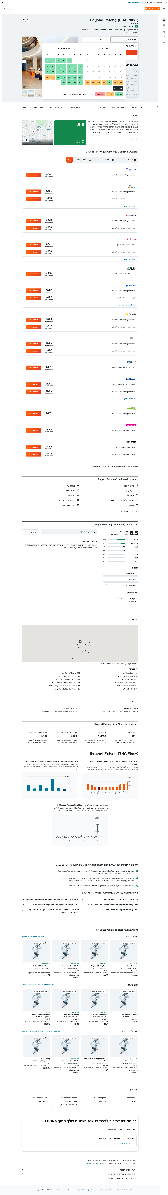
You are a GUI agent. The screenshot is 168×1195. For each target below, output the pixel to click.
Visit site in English (136, 2)
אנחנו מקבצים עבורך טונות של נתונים (122, 1174)
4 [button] (109, 66)
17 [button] (115, 77)
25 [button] (110, 83)
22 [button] (88, 77)
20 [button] (99, 77)
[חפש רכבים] (164, 25)
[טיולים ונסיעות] (164, 43)
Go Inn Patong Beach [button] (129, 1014)
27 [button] (99, 83)
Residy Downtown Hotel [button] (41, 1014)
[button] (2, 2)
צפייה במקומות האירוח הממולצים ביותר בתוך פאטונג (41, 1031)
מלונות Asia (117, 1190)
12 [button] (104, 72)
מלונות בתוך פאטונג (126, 1143)
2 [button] (120, 66)
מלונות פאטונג (61, 1190)
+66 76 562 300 (132, 32)
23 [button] (121, 83)
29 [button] (88, 83)
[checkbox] (127, 600)
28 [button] (93, 83)
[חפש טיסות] (164, 15)
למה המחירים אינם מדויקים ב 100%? (122, 1178)
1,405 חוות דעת (120, 26)
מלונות (126, 1190)
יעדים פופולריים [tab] (110, 1129)
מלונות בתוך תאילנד (106, 1190)
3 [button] (115, 66)
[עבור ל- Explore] (164, 31)
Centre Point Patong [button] (100, 1014)
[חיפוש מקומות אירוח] (164, 20)
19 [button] (104, 77)
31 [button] (115, 88)
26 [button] (104, 83)
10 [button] (115, 72)
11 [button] (109, 72)
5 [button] (104, 66)
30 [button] (121, 88)
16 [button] (121, 77)
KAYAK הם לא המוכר (128, 1170)
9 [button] (120, 72)
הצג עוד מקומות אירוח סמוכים (33, 936)
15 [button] (88, 72)
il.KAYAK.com (134, 1190)
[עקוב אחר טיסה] (164, 36)
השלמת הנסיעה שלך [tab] (127, 1129)
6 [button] (98, 66)
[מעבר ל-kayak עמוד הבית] (152, 8)
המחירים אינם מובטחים (92, 1163)
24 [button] (115, 83)
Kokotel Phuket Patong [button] (41, 966)
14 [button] (93, 72)
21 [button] (93, 77)
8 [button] (87, 66)
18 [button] (110, 77)
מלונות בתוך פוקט (92, 1190)
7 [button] (93, 66)
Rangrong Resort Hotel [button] (70, 966)
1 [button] (87, 61)
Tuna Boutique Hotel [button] (71, 1014)
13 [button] (99, 72)
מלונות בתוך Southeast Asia (76, 1190)
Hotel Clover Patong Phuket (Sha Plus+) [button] (96, 1060)
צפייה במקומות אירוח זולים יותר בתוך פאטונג (38, 985)
